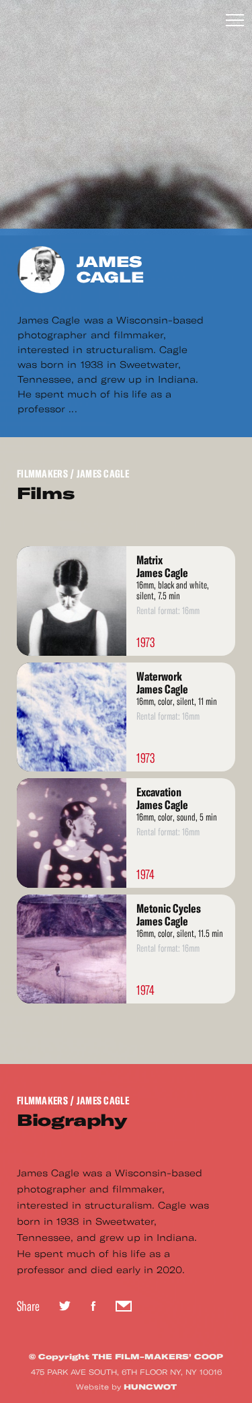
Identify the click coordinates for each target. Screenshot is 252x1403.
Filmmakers (42, 473)
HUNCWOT (150, 1387)
